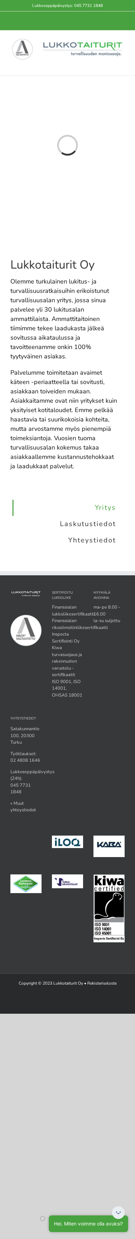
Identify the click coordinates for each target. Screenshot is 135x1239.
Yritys (105, 507)
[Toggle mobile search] (109, 65)
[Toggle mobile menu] (122, 65)
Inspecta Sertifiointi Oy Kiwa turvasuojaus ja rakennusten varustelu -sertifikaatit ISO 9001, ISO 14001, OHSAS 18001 (67, 664)
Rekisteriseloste (102, 983)
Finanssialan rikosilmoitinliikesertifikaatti (80, 624)
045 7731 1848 (88, 5)
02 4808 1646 (25, 760)
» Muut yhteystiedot (23, 806)
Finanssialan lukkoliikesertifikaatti (73, 610)
